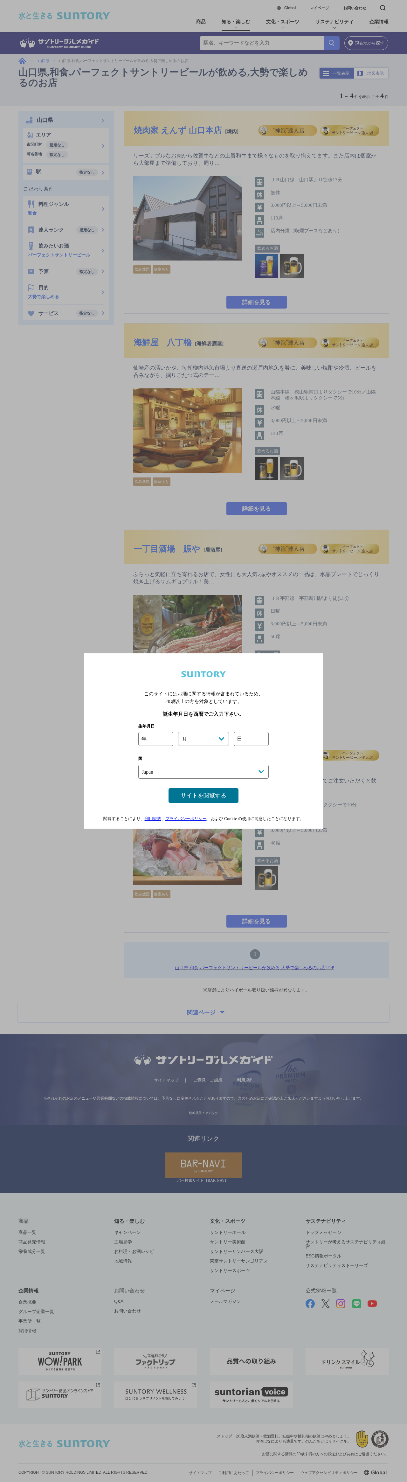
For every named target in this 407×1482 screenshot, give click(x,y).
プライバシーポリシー (186, 818)
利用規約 (153, 818)
